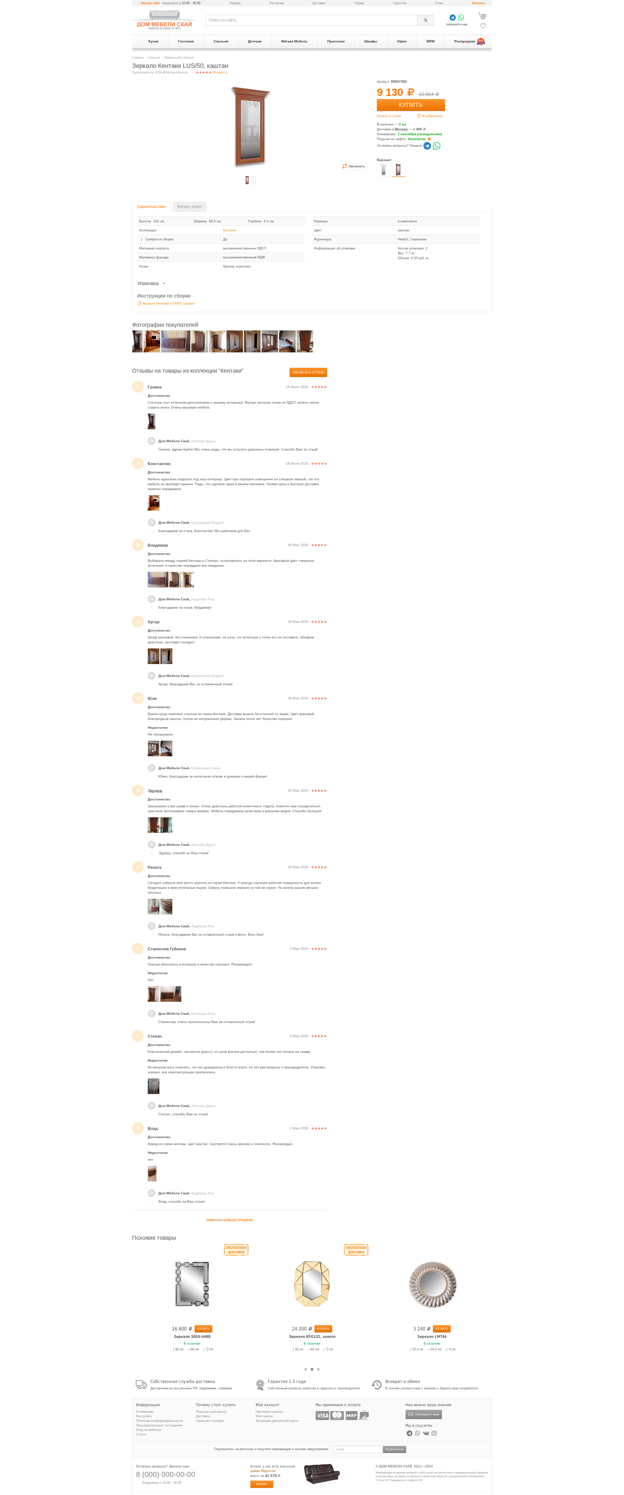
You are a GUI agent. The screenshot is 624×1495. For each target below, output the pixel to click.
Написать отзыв (308, 372)
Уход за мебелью (149, 1430)
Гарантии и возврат (210, 1421)
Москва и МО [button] (150, 3)
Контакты (479, 3)
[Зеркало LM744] (432, 1283)
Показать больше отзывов (229, 1220)
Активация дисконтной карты (277, 1421)
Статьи (141, 1434)
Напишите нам (426, 1414)
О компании (144, 1411)
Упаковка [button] (148, 283)
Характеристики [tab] (151, 207)
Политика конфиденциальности (159, 1421)
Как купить (144, 1416)
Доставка (318, 3)
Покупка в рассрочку (211, 1411)
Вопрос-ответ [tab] (189, 207)
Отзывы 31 (220, 72)
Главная (138, 57)
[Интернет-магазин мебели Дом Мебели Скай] (164, 19)
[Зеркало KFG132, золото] (312, 1283)
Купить (411, 105)
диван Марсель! (263, 1471)
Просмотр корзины (269, 1411)
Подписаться (394, 1449)
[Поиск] (425, 20)
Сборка (359, 3)
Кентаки (229, 230)
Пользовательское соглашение (159, 1425)
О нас (439, 3)
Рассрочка (276, 3)
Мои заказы (264, 1416)
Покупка (235, 3)
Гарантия (399, 3)
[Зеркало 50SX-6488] (192, 1283)
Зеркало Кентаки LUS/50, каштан (168, 303)
